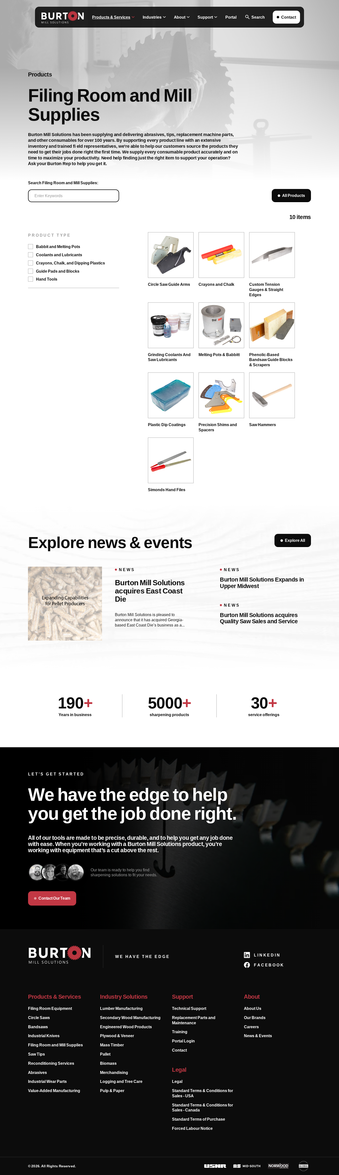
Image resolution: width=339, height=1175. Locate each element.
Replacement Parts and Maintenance (193, 1020)
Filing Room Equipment (50, 1008)
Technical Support (189, 1008)
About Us (252, 1008)
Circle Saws (39, 1017)
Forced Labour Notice (192, 1128)
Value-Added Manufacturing (54, 1090)
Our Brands (255, 1017)
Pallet (105, 1054)
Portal (231, 17)
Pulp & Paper (112, 1090)
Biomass (108, 1063)
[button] (113, 17)
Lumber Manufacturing (121, 1008)
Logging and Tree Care (121, 1081)
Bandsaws (38, 1026)
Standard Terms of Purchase (198, 1119)
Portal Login (183, 1040)
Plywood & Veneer (117, 1035)
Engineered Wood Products (126, 1026)
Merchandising (114, 1072)
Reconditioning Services (51, 1063)
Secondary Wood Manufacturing (130, 1017)
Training (179, 1031)
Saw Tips (36, 1054)
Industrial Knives (44, 1035)
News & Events (258, 1035)
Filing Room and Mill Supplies (55, 1044)
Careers (251, 1026)
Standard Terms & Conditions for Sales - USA (202, 1093)
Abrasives (37, 1072)
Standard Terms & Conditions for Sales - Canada (202, 1107)
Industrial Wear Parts (47, 1081)
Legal (177, 1081)
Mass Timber (112, 1044)
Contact (179, 1050)
